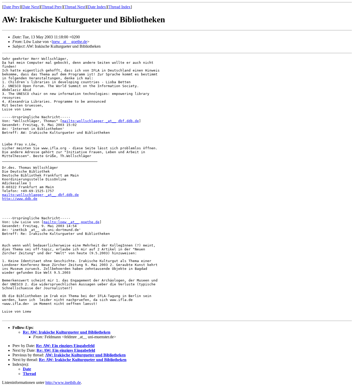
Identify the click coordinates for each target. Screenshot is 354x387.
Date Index (97, 7)
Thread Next (75, 7)
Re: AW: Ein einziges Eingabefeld (65, 345)
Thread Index (120, 7)
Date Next (30, 7)
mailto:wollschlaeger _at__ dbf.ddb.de (100, 121)
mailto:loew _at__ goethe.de (72, 222)
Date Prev (11, 7)
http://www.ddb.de (19, 199)
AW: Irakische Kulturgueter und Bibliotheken (85, 355)
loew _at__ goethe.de (69, 41)
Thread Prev (52, 7)
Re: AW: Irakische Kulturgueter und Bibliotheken (66, 332)
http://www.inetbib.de (63, 382)
